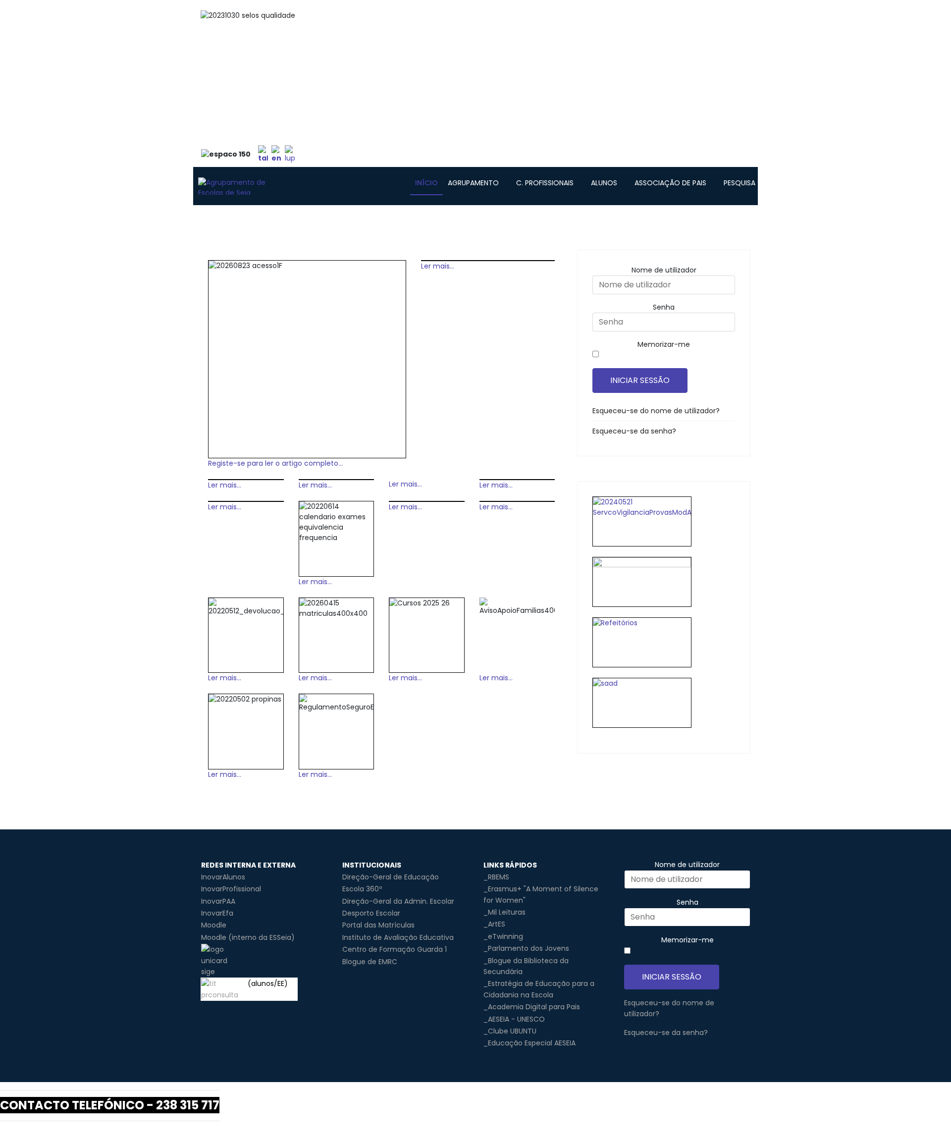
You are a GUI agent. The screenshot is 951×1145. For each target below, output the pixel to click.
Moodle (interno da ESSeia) (248, 937)
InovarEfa (217, 913)
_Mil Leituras (504, 912)
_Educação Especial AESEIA (529, 1043)
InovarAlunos (223, 877)
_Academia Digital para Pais (531, 1007)
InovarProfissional (231, 889)
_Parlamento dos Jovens (526, 948)
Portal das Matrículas (378, 925)
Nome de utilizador (664, 270)
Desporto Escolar (371, 913)
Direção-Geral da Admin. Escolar (398, 901)
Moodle (213, 925)
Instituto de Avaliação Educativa (398, 937)
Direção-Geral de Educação (390, 877)
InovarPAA (218, 901)
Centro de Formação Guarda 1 (394, 949)
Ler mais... (437, 266)
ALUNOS (604, 183)
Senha (664, 307)
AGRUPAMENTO (473, 183)
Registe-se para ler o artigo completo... (275, 463)
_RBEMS (496, 877)
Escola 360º (362, 889)
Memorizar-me (663, 344)
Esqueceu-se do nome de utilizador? (656, 411)
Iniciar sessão (640, 380)
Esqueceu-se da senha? (634, 431)
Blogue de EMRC (369, 962)
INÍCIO (426, 183)
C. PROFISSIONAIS (545, 183)
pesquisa (739, 183)
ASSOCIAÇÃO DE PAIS (670, 183)
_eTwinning (503, 936)
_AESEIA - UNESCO (514, 1019)
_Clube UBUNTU (509, 1031)
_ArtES (494, 924)
